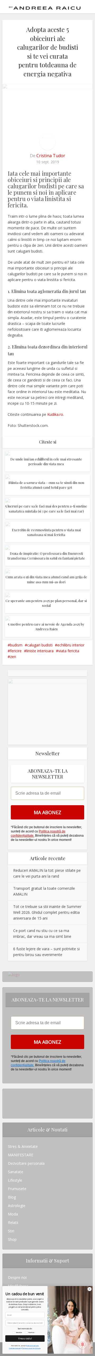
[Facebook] (9, 1101)
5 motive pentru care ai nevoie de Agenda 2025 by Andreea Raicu (46, 626)
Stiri (11, 1230)
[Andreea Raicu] (45, 6)
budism (16, 644)
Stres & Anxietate (23, 1146)
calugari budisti (40, 644)
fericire (16, 650)
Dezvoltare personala (26, 1163)
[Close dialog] (89, 1289)
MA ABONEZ (47, 812)
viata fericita (68, 650)
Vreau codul (25, 1338)
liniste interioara (40, 650)
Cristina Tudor (50, 156)
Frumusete (17, 1188)
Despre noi (17, 1277)
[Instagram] (9, 1093)
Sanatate (15, 1171)
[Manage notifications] (82, 1344)
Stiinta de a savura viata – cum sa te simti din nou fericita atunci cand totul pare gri (46, 485)
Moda (13, 1214)
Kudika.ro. (55, 414)
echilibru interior (70, 644)
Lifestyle (15, 1180)
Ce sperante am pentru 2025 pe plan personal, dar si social (46, 603)
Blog (12, 1197)
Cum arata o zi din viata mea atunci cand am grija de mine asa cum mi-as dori (46, 579)
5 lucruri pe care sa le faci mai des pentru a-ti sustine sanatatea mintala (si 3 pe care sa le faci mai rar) (46, 508)
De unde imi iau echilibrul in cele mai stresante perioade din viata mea (46, 461)
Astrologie (16, 1205)
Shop (12, 1239)
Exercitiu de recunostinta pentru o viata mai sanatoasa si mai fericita (46, 532)
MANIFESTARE (20, 1154)
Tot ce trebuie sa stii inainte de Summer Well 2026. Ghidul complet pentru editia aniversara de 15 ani (47, 912)
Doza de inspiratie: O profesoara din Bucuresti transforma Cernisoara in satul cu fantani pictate (46, 555)
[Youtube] (9, 1109)
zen (13, 656)
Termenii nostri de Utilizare (31, 1348)
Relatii (13, 1222)
